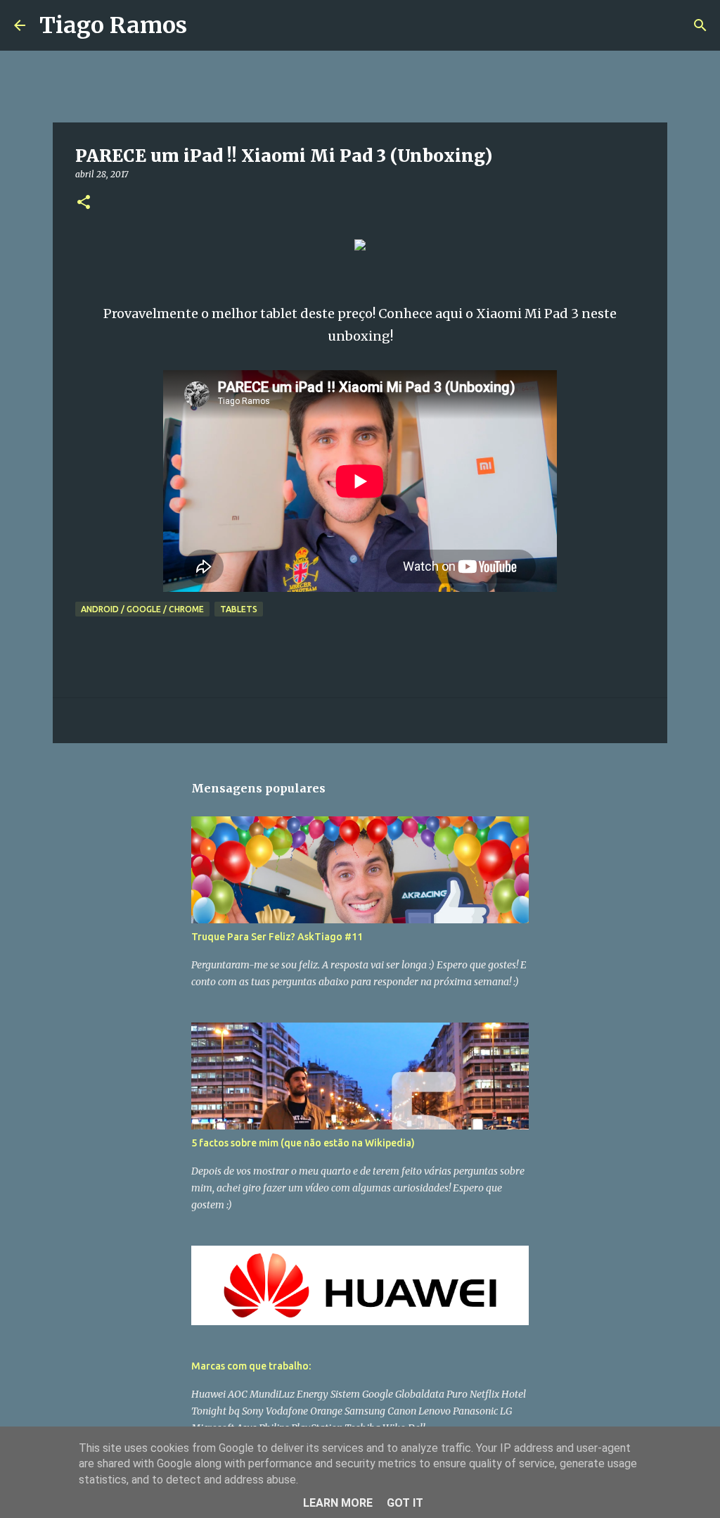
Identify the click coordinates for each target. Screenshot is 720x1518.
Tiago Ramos (113, 25)
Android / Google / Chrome (142, 609)
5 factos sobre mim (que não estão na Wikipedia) (303, 1143)
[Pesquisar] (206, 25)
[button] (83, 203)
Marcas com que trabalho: (251, 1366)
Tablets (238, 609)
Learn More (338, 1503)
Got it (405, 1503)
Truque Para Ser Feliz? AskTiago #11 (277, 936)
